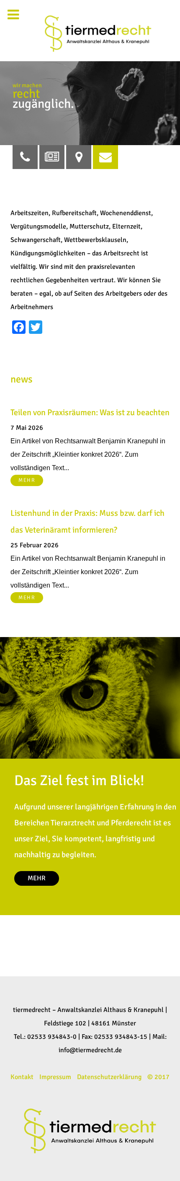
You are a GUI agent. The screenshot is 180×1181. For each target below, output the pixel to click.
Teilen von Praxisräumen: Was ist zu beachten (90, 412)
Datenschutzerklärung (109, 1077)
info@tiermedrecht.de (90, 1050)
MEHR (26, 480)
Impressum (55, 1077)
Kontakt (21, 1077)
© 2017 (158, 1077)
